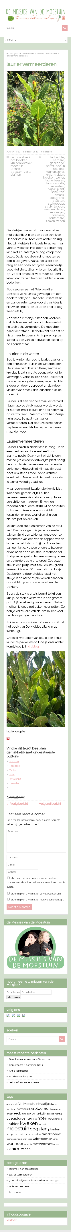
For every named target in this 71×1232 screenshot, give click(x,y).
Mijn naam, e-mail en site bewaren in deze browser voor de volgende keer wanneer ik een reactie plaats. (36, 882)
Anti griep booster (18, 1070)
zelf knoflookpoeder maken (24, 1082)
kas (61, 169)
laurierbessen (55, 180)
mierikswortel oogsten (21, 1076)
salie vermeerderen (19, 1186)
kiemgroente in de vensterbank (26, 1065)
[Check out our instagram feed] (24, 1016)
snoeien (56, 1134)
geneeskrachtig (54, 1113)
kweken (48, 177)
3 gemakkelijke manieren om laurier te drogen (34, 1180)
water (26, 1144)
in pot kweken (21, 158)
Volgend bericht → (52, 803)
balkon (54, 1104)
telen (25, 1139)
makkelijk (43, 1124)
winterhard (56, 218)
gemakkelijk (38, 1113)
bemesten (22, 1108)
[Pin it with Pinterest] (8, 738)
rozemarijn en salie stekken (24, 1169)
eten (29, 1113)
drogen (10, 1114)
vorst (55, 1139)
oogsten (16, 171)
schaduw (36, 1134)
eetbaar (20, 1113)
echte (60, 157)
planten (54, 1129)
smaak (59, 195)
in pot (49, 1118)
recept (10, 1134)
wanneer (58, 215)
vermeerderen (54, 209)
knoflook (57, 1119)
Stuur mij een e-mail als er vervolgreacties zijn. (36, 893)
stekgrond (57, 198)
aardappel (12, 1104)
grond (34, 1119)
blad (52, 157)
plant (60, 189)
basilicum (11, 1109)
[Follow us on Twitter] (14, 1016)
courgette (55, 1109)
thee (30, 1139)
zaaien (50, 221)
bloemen (42, 1108)
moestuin (57, 186)
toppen (59, 206)
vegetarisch (46, 1138)
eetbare (58, 160)
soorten (10, 1139)
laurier (60, 177)
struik (48, 206)
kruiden (59, 174)
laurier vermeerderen (20, 1174)
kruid (49, 174)
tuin (36, 1138)
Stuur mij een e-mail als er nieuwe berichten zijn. (37, 899)
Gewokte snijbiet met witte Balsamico (29, 1059)
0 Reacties (46, 151)
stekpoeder (56, 203)
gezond (12, 1118)
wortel (56, 1144)
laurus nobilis (55, 183)
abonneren (14, 997)
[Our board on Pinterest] (19, 1016)
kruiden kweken (22, 163)
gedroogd (57, 163)
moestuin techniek (17, 167)
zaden (60, 221)
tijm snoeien (15, 1192)
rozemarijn (19, 1134)
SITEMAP (11, 1219)
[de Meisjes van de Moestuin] (36, 968)
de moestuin (19, 157)
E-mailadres (13, 992)
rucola (28, 1134)
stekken (58, 200)
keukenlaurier (55, 171)
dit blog (33, 646)
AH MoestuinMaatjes (34, 1104)
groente (24, 1118)
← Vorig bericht (17, 803)
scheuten (57, 192)
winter (34, 1144)
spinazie (18, 1139)
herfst (50, 166)
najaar (52, 189)
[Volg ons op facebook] (9, 1016)
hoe (58, 166)
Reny (17, 151)
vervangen (56, 212)
